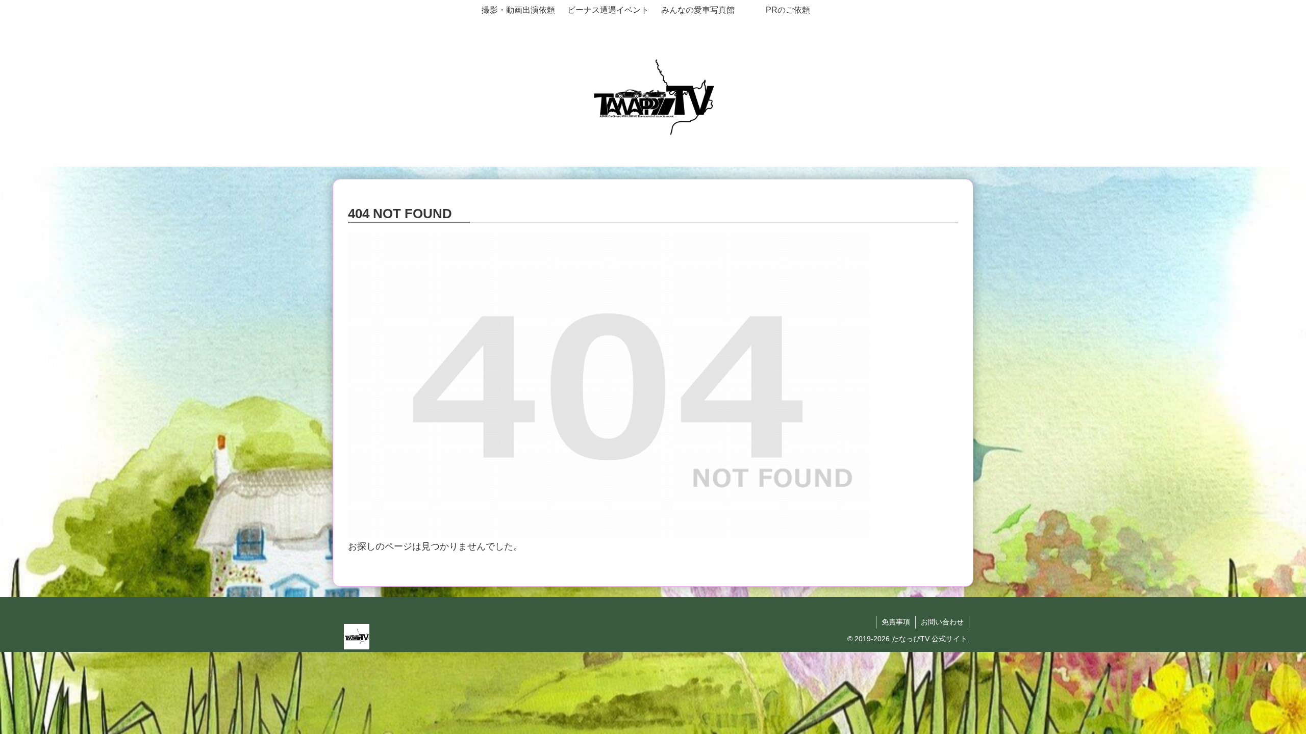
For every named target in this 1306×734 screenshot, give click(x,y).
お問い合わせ (942, 622)
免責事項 (896, 622)
